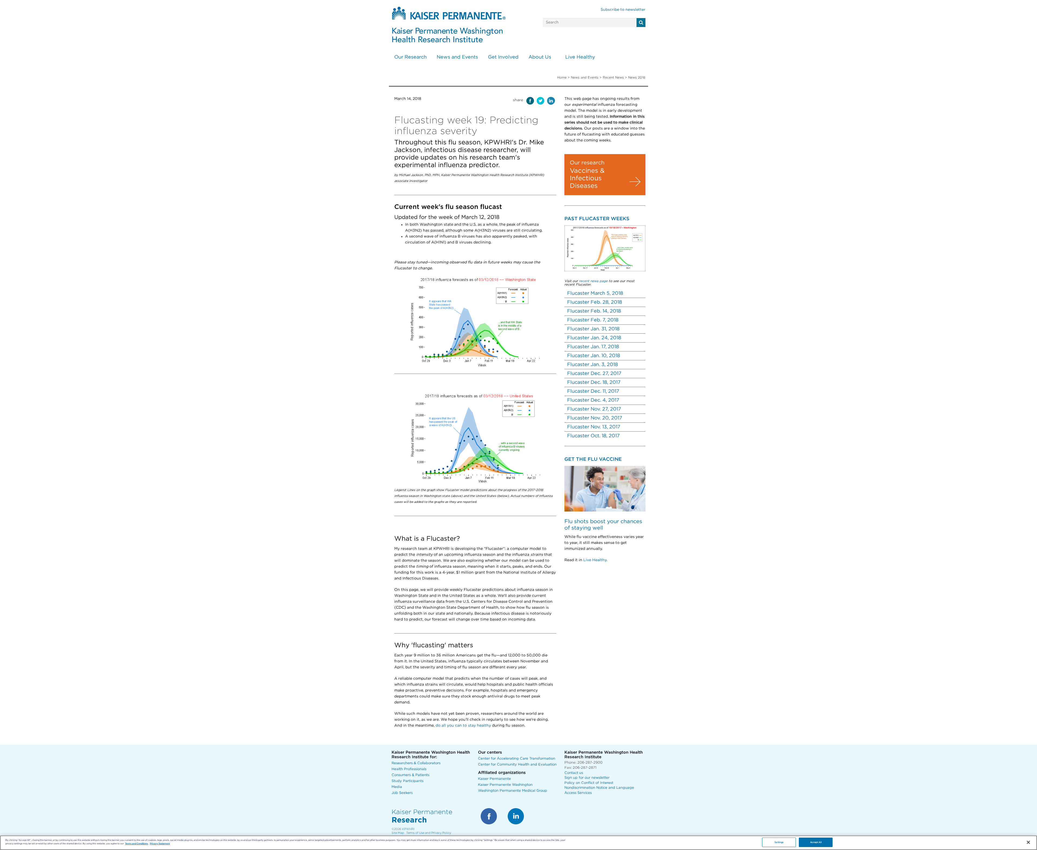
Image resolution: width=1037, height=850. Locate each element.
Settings (779, 842)
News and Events (457, 57)
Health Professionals (409, 769)
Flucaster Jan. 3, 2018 (592, 364)
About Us (539, 57)
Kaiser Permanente (494, 779)
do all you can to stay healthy (463, 725)
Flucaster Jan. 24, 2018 (594, 338)
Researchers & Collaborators (416, 763)
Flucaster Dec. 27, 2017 (594, 373)
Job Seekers (402, 793)
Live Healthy (580, 57)
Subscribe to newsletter (623, 10)
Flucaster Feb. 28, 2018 (594, 302)
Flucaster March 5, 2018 (595, 293)
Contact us (573, 773)
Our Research (410, 57)
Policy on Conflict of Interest (588, 783)
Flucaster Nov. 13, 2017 (593, 427)
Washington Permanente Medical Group (512, 791)
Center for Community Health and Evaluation (517, 764)
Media (397, 787)
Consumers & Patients (410, 775)
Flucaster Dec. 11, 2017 (593, 391)
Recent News (613, 77)
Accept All (815, 842)
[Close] (1028, 842)
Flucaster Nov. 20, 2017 (594, 418)
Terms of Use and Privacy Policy (428, 832)
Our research (587, 162)
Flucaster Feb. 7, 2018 (592, 320)
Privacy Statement (160, 843)
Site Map (398, 832)
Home (562, 77)
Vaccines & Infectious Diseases (587, 178)
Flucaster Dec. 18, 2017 (594, 382)
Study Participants (407, 781)
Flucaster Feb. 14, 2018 (594, 311)
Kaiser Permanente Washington (505, 785)
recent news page (593, 281)
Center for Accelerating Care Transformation (516, 758)
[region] (518, 842)
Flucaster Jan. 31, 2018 (593, 329)
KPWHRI (408, 829)
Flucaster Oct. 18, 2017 (593, 436)
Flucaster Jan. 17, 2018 (593, 346)
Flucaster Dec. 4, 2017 (593, 400)
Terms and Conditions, (137, 843)
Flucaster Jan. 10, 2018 (593, 355)
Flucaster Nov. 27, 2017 (594, 409)
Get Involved (503, 57)
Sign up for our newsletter (587, 778)
